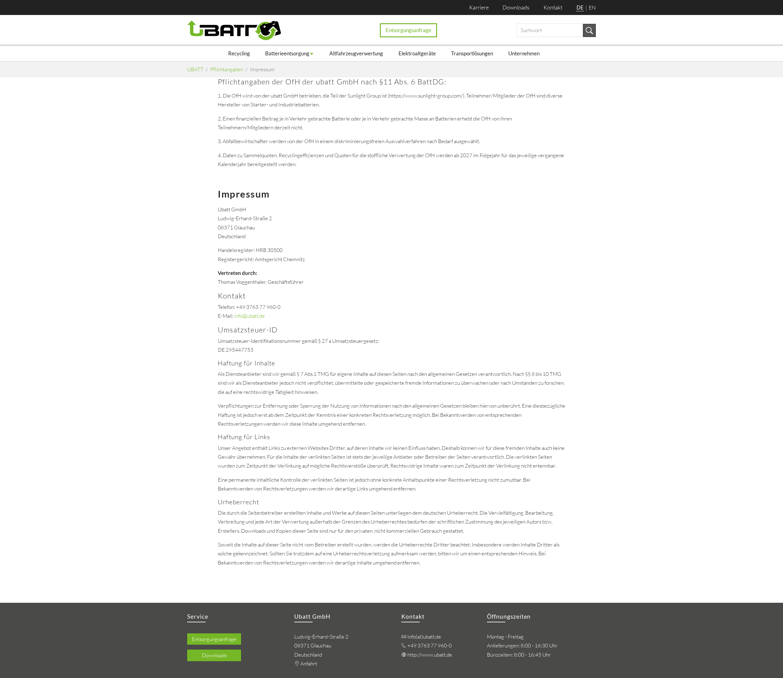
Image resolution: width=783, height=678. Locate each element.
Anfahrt (308, 663)
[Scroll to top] (765, 660)
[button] (297, 53)
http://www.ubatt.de (429, 654)
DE (580, 7)
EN (592, 7)
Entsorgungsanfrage (408, 30)
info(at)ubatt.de (424, 636)
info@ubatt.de (249, 316)
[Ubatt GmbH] (234, 30)
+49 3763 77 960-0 (429, 645)
